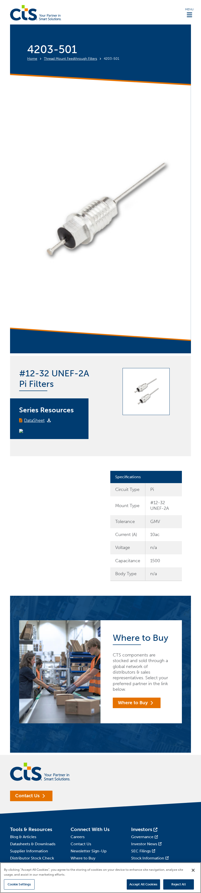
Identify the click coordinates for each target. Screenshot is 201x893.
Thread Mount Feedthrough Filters (70, 59)
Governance (142, 836)
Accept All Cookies (143, 884)
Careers (78, 836)
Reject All (178, 884)
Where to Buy (133, 702)
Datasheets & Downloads (32, 844)
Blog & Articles (23, 836)
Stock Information (147, 858)
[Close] (193, 870)
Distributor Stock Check (32, 858)
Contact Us (27, 795)
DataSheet (34, 420)
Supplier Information (29, 851)
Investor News (144, 844)
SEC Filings (141, 851)
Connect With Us (90, 829)
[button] (189, 12)
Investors (141, 829)
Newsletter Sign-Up (89, 851)
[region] (100, 877)
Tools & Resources (31, 829)
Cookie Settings (19, 884)
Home (32, 59)
